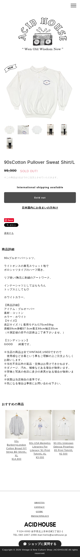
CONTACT (39, 507)
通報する (9, 233)
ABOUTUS (39, 503)
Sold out (40, 197)
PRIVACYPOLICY (40, 516)
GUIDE (39, 512)
